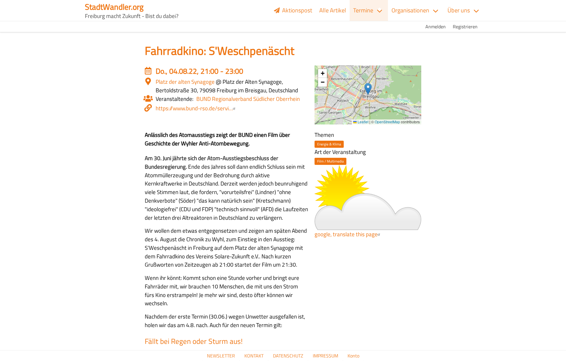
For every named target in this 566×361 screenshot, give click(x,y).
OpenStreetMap (387, 121)
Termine (363, 10)
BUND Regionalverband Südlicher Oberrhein (248, 98)
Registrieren (465, 26)
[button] (368, 89)
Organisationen (410, 10)
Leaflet (362, 121)
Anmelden (435, 26)
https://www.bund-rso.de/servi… (194, 108)
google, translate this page (346, 234)
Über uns (458, 10)
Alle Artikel (332, 10)
